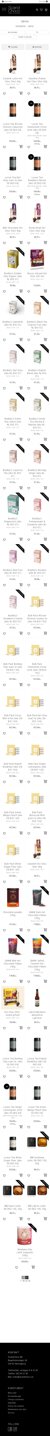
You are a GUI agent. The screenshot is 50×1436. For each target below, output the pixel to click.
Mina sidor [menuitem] (12, 1393)
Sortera (38, 47)
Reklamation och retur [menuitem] (17, 1409)
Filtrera (14, 47)
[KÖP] (21, 93)
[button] (4, 9)
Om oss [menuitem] (11, 1413)
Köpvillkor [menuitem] (12, 1403)
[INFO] (21, 243)
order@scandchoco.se (23, 1377)
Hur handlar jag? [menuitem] (14, 1396)
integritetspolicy (24, 1324)
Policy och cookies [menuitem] (16, 1406)
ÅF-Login (42, 1)
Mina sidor (8, 1)
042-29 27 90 (22, 1373)
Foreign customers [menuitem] (16, 1399)
